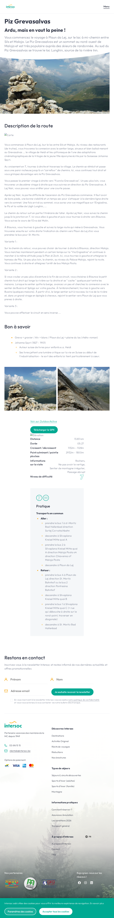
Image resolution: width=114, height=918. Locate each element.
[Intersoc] (10, 6)
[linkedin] (91, 882)
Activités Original (60, 741)
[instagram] (85, 882)
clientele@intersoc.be (20, 750)
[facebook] (79, 882)
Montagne (57, 791)
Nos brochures (59, 757)
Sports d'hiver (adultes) (63, 780)
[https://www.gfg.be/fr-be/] (49, 883)
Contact (56, 849)
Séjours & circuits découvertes (66, 775)
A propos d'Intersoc (61, 843)
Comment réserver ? (62, 809)
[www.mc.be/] (30, 883)
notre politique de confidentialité (83, 699)
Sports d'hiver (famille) (63, 786)
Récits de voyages (61, 746)
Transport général (60, 826)
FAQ (54, 854)
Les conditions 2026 (61, 820)
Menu (106, 6)
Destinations (58, 735)
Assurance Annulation (62, 815)
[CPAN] (11, 883)
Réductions (57, 752)
